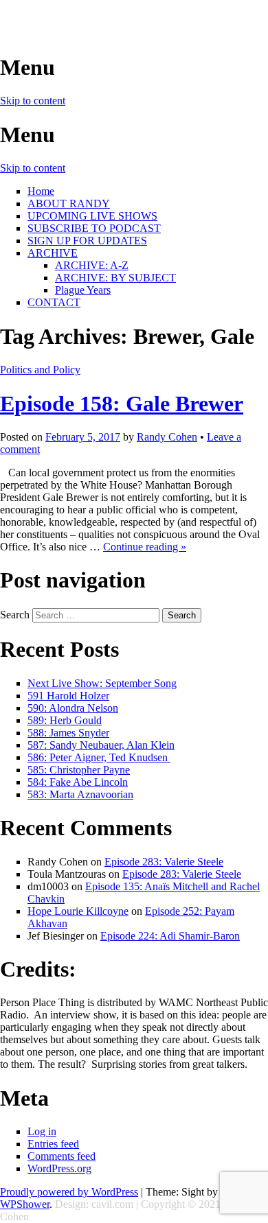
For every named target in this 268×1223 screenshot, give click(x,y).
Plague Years (83, 290)
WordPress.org (59, 1168)
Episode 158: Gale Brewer (121, 403)
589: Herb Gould (64, 720)
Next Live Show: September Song (102, 683)
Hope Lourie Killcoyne (78, 911)
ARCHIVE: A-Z (92, 265)
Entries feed (53, 1144)
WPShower (24, 1204)
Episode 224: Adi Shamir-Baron (170, 936)
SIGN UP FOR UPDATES (87, 240)
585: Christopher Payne (78, 770)
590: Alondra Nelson (72, 708)
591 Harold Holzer (68, 695)
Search (15, 614)
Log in (41, 1131)
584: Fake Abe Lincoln (77, 782)
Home (40, 191)
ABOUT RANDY (68, 203)
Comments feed (61, 1156)
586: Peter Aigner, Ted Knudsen (98, 757)
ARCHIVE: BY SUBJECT (115, 277)
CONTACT (53, 302)
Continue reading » (144, 546)
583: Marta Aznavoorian (80, 794)
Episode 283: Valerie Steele (163, 861)
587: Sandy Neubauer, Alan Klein (101, 745)
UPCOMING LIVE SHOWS (92, 216)
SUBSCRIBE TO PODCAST (94, 228)
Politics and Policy (40, 369)
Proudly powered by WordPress (69, 1192)
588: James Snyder (68, 732)
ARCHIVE (52, 253)
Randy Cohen (167, 437)
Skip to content (32, 100)
